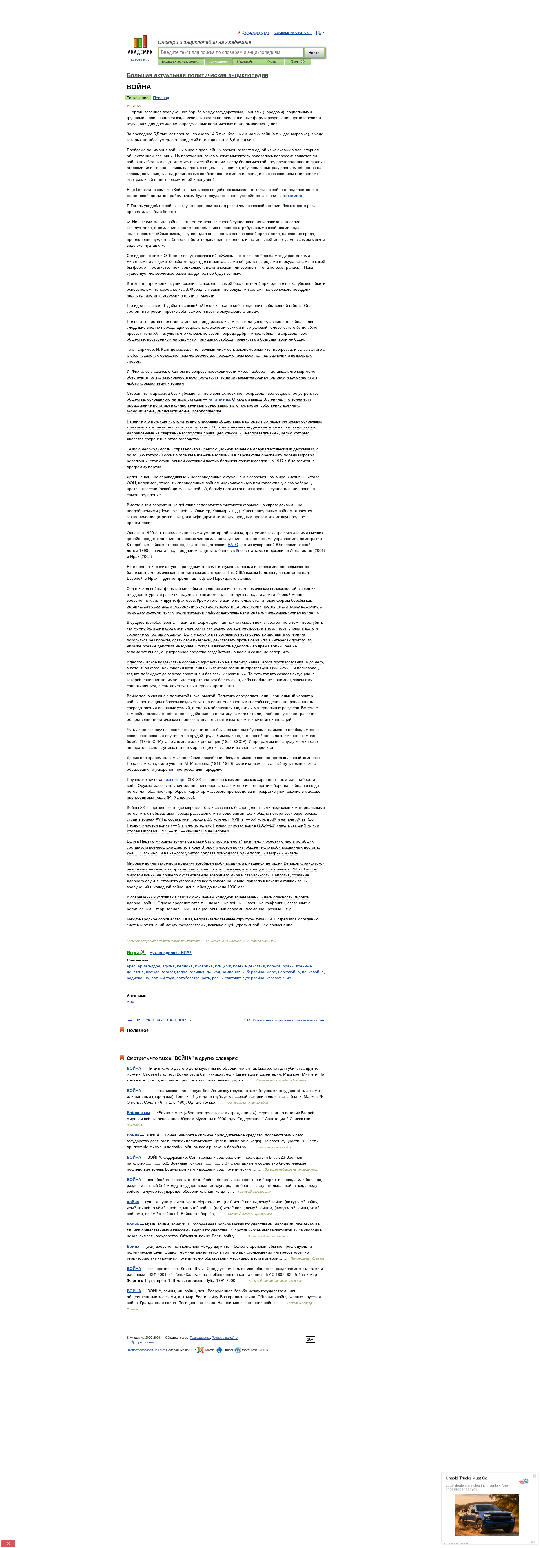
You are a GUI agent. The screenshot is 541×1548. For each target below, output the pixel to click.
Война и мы (138, 1113)
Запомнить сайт (256, 32)
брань (288, 966)
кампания (231, 972)
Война (133, 1135)
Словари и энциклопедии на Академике (204, 42)
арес (131, 966)
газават (168, 972)
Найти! (314, 52)
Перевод (161, 97)
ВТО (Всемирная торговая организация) (280, 1020)
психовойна (313, 972)
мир (130, 1001)
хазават (273, 978)
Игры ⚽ (298, 61)
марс (271, 972)
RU (318, 32)
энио (286, 978)
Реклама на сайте (225, 1337)
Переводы (245, 61)
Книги (271, 61)
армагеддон (149, 966)
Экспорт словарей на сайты (147, 1350)
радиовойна (138, 978)
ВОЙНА (134, 1068)
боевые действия (249, 966)
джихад (213, 972)
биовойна (204, 966)
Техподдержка (200, 1337)
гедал (182, 972)
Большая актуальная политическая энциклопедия (181, 61)
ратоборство (187, 978)
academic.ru (140, 59)
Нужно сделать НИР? (171, 952)
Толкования (218, 61)
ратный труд (162, 978)
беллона (185, 966)
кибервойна (253, 972)
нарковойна (289, 972)
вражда (152, 972)
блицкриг (223, 966)
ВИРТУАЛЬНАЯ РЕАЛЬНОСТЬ (163, 1020)
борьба (273, 966)
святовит (232, 978)
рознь (217, 978)
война (133, 1202)
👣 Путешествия (143, 1342)
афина (168, 966)
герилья (197, 972)
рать (206, 978)
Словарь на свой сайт (293, 32)
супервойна (253, 978)
